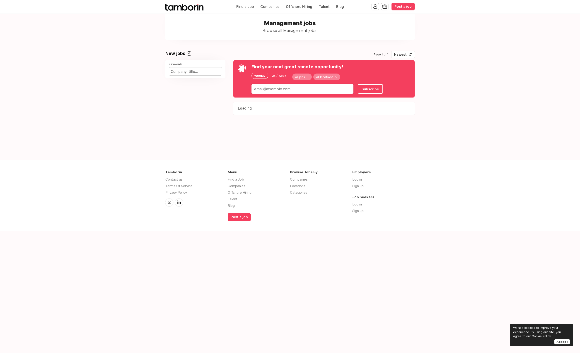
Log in (357, 179)
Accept (562, 341)
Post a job (403, 7)
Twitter (169, 202)
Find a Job (245, 7)
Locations (297, 186)
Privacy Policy (176, 192)
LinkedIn (179, 202)
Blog (340, 7)
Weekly (260, 75)
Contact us (174, 179)
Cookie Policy (541, 336)
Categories (298, 192)
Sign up (358, 186)
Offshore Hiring (299, 7)
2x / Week (279, 75)
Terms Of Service (179, 186)
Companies (269, 7)
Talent (324, 7)
